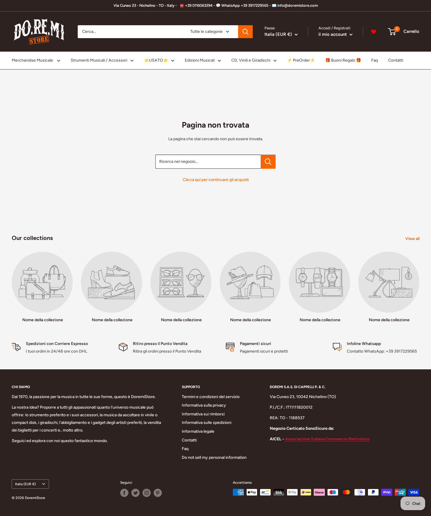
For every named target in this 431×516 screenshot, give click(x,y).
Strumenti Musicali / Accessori (99, 60)
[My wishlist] (373, 31)
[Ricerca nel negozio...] (268, 162)
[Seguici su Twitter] (135, 493)
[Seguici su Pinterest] (158, 493)
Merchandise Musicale (33, 60)
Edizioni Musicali (200, 60)
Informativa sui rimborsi (203, 414)
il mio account (333, 34)
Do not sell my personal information (214, 457)
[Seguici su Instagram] (146, 493)
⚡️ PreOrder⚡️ (301, 60)
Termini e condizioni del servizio (211, 396)
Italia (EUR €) (25, 484)
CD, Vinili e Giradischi (250, 60)
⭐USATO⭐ (156, 60)
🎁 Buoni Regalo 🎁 (343, 60)
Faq (374, 60)
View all (412, 238)
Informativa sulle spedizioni (206, 422)
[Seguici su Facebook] (124, 493)
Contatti (395, 60)
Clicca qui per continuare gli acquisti (216, 179)
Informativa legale (198, 431)
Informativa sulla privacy (204, 405)
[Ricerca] (245, 31)
